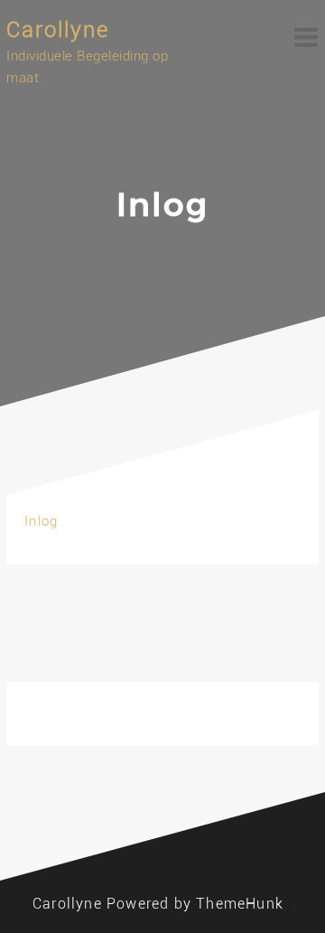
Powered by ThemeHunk (195, 903)
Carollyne (57, 29)
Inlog (41, 521)
